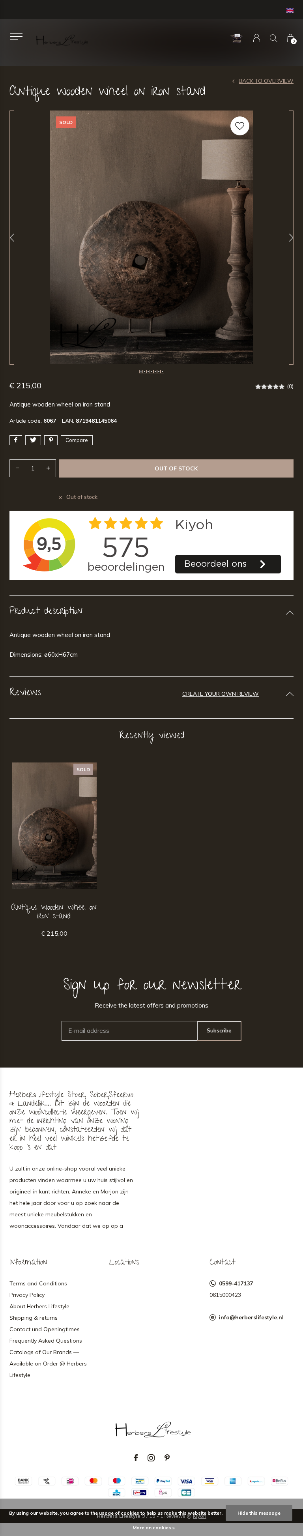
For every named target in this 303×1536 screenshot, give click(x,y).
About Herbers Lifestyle (39, 1306)
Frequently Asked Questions (45, 1340)
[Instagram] (151, 1458)
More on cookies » (154, 1527)
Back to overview (266, 80)
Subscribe (219, 1030)
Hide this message (259, 1513)
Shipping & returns (33, 1317)
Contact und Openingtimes (44, 1329)
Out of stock (176, 468)
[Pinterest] (167, 1458)
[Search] (273, 38)
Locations (124, 1263)
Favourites (239, 125)
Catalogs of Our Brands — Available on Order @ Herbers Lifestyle (48, 1364)
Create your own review (220, 693)
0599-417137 (236, 1283)
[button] (16, 36)
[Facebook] (136, 1458)
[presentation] (11, 238)
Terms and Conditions (38, 1283)
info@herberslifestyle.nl (251, 1317)
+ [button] (48, 468)
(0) (290, 386)
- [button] (17, 468)
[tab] (151, 612)
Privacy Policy (27, 1294)
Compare (76, 440)
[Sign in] (256, 38)
